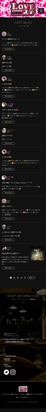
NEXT (31, 278)
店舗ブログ (29, 394)
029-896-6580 (10, 356)
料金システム (14, 394)
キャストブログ (38, 394)
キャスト (22, 394)
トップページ (5, 394)
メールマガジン (24, 397)
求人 (17, 397)
